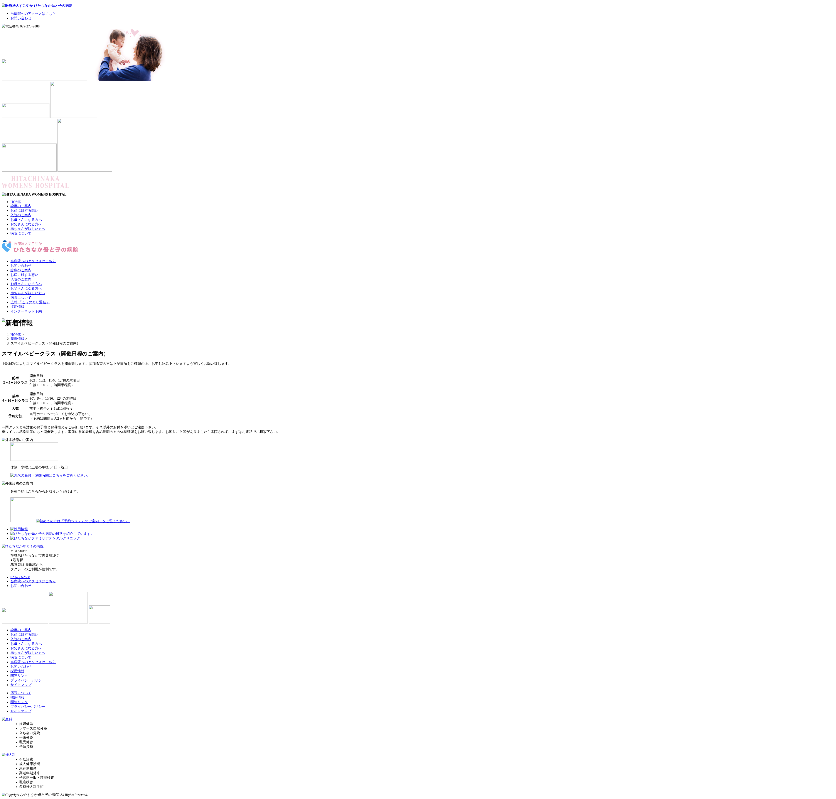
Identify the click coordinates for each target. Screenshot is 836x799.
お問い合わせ (20, 18)
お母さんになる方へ (26, 219)
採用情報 (17, 307)
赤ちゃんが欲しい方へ (27, 229)
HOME (15, 202)
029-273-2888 (20, 577)
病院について (20, 233)
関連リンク (19, 675)
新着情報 (17, 339)
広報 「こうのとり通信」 (30, 302)
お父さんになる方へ (26, 224)
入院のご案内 (20, 215)
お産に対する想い (24, 210)
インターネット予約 (26, 311)
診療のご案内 (20, 206)
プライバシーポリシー (27, 680)
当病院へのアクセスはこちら (33, 13)
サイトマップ (20, 685)
